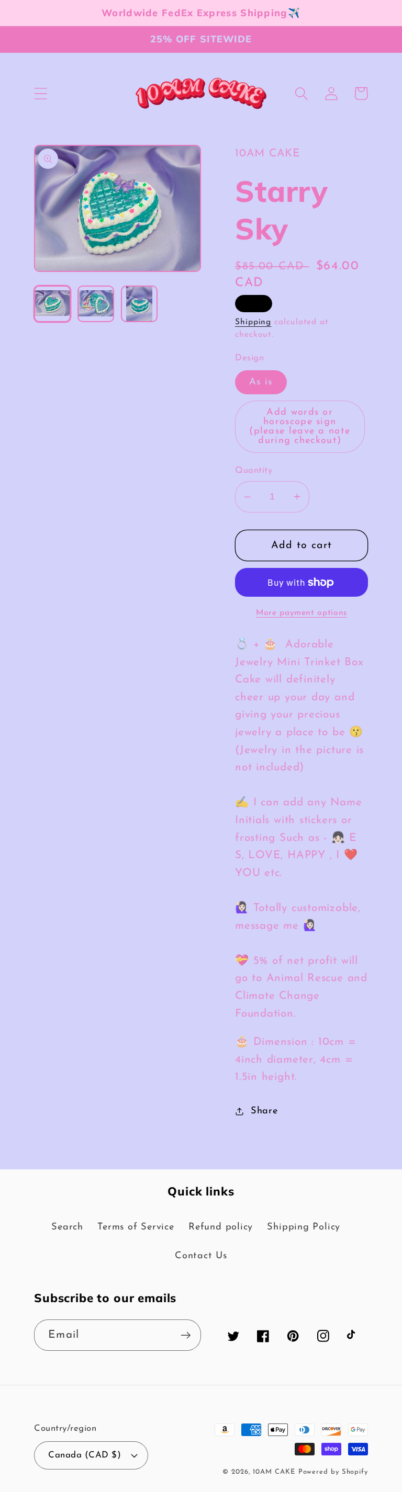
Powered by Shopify (333, 1471)
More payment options (301, 613)
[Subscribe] (185, 1335)
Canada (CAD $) (84, 1455)
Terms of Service (135, 1227)
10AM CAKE (274, 1471)
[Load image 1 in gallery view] (52, 304)
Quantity (253, 470)
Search (67, 1227)
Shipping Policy (303, 1227)
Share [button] (264, 1111)
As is (261, 382)
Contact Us (201, 1256)
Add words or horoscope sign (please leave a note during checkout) (299, 426)
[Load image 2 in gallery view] (95, 304)
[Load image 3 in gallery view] (139, 304)
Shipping (253, 322)
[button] (40, 93)
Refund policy (220, 1227)
